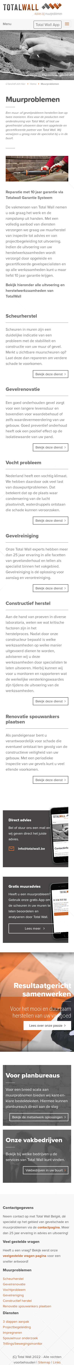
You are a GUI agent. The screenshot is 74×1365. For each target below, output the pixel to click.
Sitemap (44, 1362)
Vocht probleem (23, 462)
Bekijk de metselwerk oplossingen (37, 1117)
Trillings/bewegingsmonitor (22, 1343)
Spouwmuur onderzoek (20, 1338)
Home (33, 84)
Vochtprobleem (14, 1289)
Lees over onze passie (45, 1025)
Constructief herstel (28, 603)
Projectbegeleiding (17, 1327)
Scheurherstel (21, 316)
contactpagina (49, 1227)
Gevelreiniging (22, 535)
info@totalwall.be (31, 848)
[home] (33, 8)
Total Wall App (47, 24)
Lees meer (33, 928)
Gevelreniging (13, 1295)
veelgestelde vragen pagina (24, 1255)
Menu (7, 23)
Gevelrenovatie (23, 389)
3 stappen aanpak (16, 1321)
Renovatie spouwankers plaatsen (32, 719)
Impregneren (12, 1332)
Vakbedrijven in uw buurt (44, 1170)
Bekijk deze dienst (49, 374)
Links (57, 1362)
